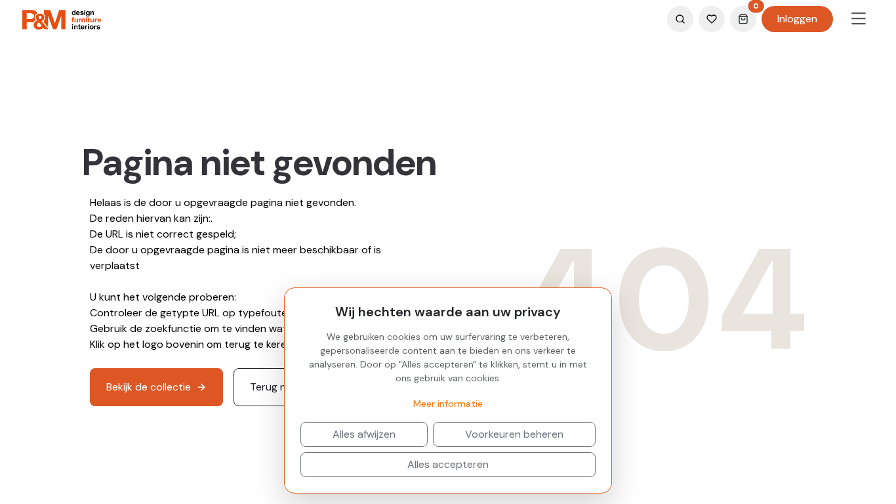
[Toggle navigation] (859, 19)
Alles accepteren (448, 464)
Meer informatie (448, 404)
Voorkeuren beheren (514, 434)
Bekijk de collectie (148, 387)
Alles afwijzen (364, 434)
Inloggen (797, 19)
